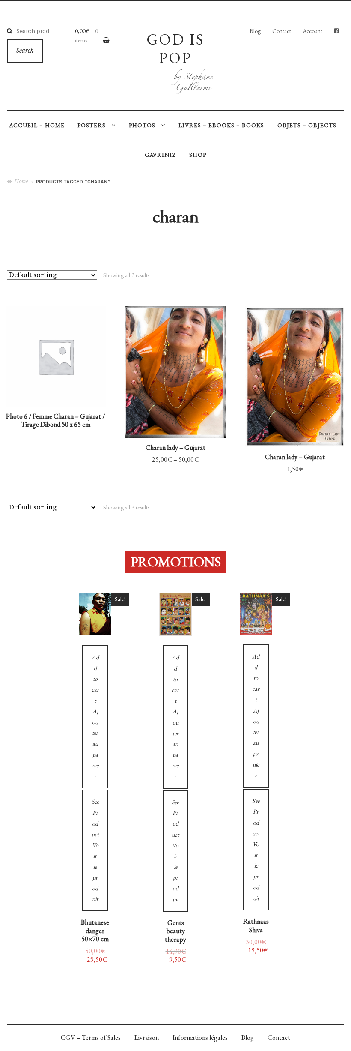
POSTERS (91, 125)
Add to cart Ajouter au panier (175, 404)
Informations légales (200, 1037)
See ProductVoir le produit (175, 350)
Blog (255, 31)
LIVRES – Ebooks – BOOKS (221, 125)
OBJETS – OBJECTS (306, 125)
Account (312, 31)
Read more (55, 383)
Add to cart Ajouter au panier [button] (295, 410)
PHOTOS (142, 125)
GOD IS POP (175, 48)
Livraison (146, 1037)
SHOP (197, 155)
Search (25, 50)
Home (21, 181)
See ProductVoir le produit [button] (295, 353)
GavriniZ (160, 155)
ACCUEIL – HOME (37, 125)
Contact (281, 31)
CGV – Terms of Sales (91, 1037)
